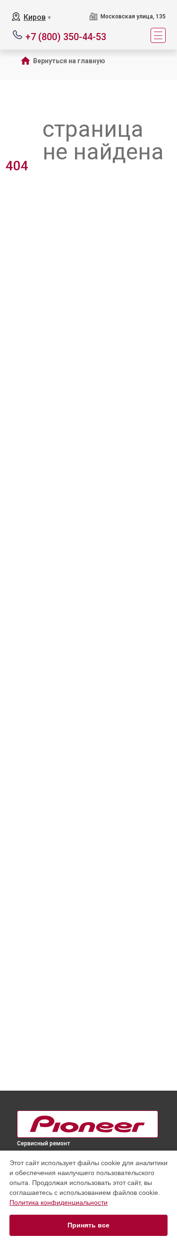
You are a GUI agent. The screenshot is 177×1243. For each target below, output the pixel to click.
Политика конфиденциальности (58, 1202)
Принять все (88, 1225)
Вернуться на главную (69, 61)
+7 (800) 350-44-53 (65, 36)
